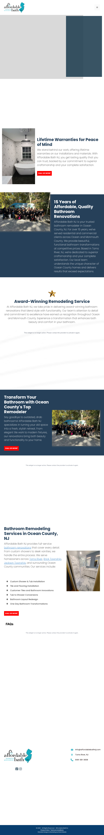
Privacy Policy (45, 830)
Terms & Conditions (57, 830)
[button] (44, 173)
